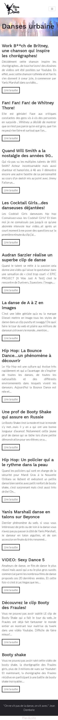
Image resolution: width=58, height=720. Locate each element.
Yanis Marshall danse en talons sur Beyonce (26, 514)
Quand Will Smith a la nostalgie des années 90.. (27, 153)
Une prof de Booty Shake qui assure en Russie (26, 414)
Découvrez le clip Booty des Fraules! (25, 605)
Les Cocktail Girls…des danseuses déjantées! (25, 205)
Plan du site (29, 718)
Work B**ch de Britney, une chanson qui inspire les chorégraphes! (26, 50)
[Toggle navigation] (52, 8)
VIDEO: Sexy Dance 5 (23, 559)
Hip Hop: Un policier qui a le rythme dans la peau (28, 462)
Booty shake (14, 654)
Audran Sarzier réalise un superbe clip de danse (27, 257)
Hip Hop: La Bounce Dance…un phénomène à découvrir (26, 355)
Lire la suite (11, 90)
